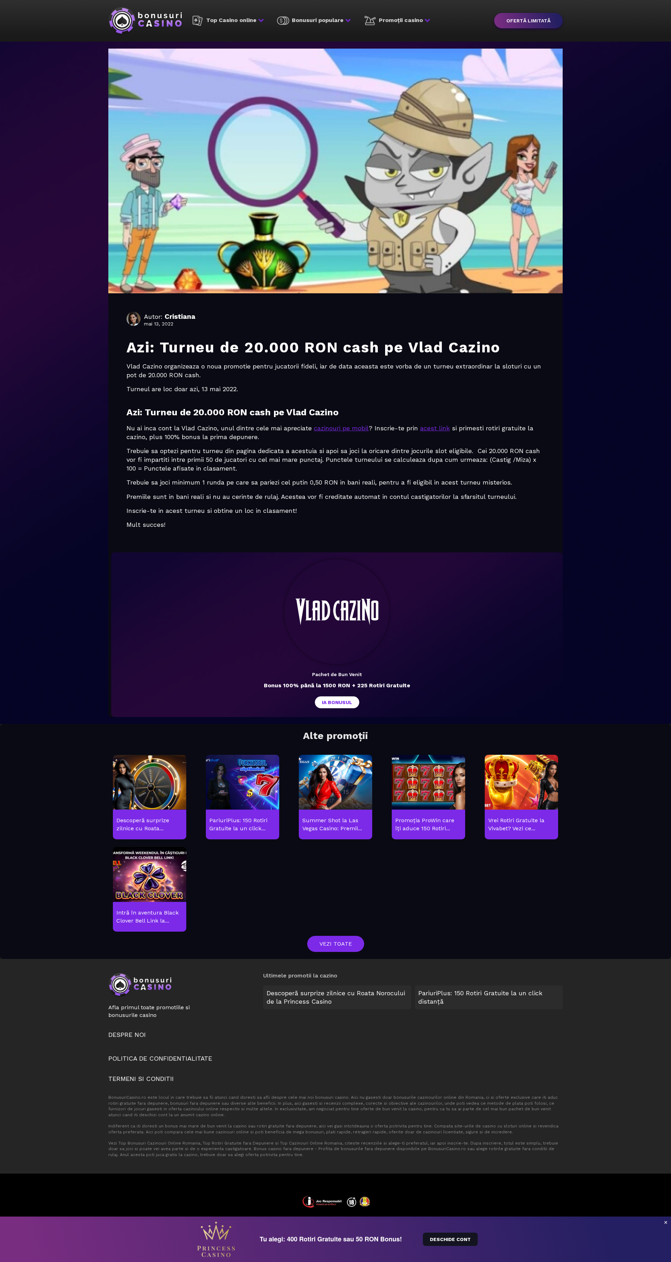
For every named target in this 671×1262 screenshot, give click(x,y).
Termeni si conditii (141, 1078)
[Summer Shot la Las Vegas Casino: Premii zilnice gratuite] (335, 797)
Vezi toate (335, 943)
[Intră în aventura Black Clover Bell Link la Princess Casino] (149, 889)
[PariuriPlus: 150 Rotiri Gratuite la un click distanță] (242, 797)
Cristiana (180, 316)
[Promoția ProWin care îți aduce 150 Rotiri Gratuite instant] (428, 797)
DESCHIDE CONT (450, 1239)
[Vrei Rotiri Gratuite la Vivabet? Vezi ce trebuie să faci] (521, 797)
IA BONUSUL (337, 702)
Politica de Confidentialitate (160, 1058)
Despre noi (127, 1034)
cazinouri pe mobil (341, 428)
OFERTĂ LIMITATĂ (528, 20)
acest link (435, 428)
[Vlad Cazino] (336, 611)
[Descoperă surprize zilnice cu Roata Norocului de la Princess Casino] (149, 797)
